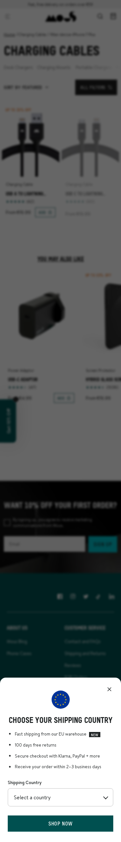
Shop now (60, 823)
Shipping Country (25, 782)
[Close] (109, 689)
